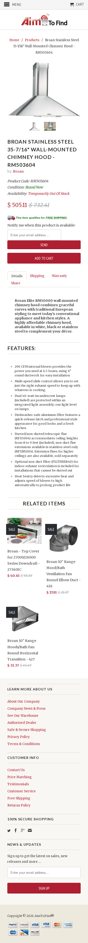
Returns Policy (19, 805)
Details (16, 276)
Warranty (59, 276)
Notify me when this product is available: (41, 225)
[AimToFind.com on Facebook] (16, 830)
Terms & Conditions (23, 744)
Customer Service (21, 791)
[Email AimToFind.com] (30, 830)
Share (15, 283)
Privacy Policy (18, 737)
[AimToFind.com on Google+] (23, 830)
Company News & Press (26, 709)
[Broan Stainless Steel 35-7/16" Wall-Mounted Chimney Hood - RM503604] (44, 89)
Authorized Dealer (21, 723)
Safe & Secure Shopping (26, 730)
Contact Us (16, 770)
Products (32, 40)
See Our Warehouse (22, 716)
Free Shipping (18, 798)
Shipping (37, 276)
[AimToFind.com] (44, 19)
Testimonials (18, 784)
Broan (18, 171)
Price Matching (19, 777)
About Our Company (23, 701)
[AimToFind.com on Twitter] (9, 830)
